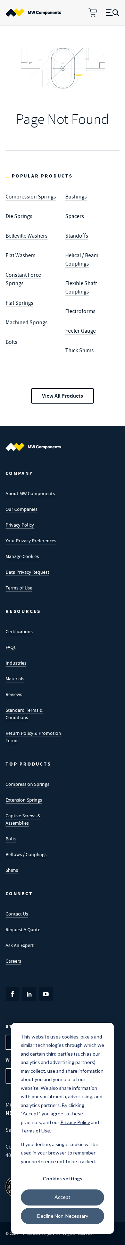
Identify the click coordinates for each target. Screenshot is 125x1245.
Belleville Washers (27, 235)
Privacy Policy (20, 525)
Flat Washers (20, 255)
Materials (15, 678)
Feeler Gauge (80, 330)
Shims (12, 870)
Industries (16, 663)
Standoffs (76, 235)
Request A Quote (23, 929)
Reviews (14, 694)
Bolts (11, 342)
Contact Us (17, 914)
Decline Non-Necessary (62, 1216)
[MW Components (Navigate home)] (33, 447)
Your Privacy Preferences (31, 540)
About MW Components (30, 493)
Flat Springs (19, 302)
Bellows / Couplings (26, 854)
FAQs (11, 647)
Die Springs (19, 216)
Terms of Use (19, 588)
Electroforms (80, 311)
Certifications (19, 631)
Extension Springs (24, 800)
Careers (13, 961)
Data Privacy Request (27, 572)
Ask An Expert (20, 945)
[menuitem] (33, 12)
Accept (62, 1197)
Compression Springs (31, 196)
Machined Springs (27, 322)
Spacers (74, 216)
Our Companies (22, 509)
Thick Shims (79, 350)
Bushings (76, 196)
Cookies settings (62, 1178)
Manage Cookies (22, 556)
